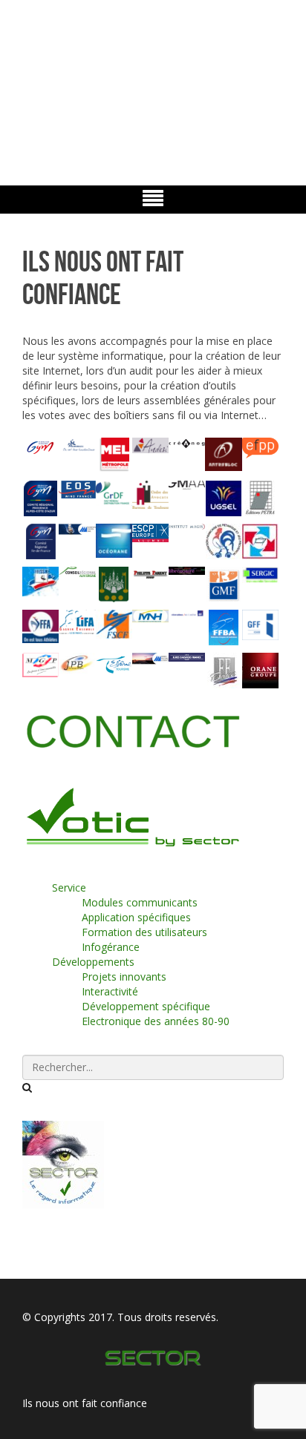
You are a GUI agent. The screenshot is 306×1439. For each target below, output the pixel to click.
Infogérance (111, 947)
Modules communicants (140, 902)
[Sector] (153, 1356)
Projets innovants (124, 976)
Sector (32, 72)
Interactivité (110, 991)
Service (69, 887)
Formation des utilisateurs (144, 932)
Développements (93, 962)
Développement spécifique (146, 1006)
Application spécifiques (136, 917)
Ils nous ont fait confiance (84, 1403)
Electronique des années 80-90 (156, 1021)
